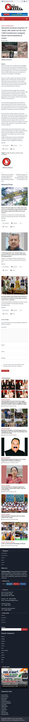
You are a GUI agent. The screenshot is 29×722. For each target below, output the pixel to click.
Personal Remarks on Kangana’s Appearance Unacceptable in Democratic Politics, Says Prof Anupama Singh (13, 488)
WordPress (21, 720)
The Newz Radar (15, 718)
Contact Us (3, 622)
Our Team (3, 707)
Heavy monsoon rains (17, 153)
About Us (3, 620)
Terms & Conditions (6, 703)
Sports (2, 560)
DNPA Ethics (4, 706)
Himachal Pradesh (5, 25)
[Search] (27, 19)
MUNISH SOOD (5, 405)
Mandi (14, 681)
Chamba (3, 542)
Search (3, 627)
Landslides (4, 154)
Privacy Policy (4, 696)
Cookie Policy (4, 695)
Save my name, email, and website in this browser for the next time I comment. (13, 365)
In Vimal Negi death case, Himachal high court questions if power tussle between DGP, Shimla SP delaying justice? (13, 254)
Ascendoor (9, 720)
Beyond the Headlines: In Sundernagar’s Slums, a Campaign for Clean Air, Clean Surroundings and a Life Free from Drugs (14, 432)
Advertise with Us (5, 701)
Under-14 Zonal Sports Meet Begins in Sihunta (13, 543)
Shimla (12, 25)
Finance (3, 562)
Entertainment (4, 553)
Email (3, 351)
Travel (2, 564)
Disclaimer (4, 699)
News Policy (3, 617)
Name (3, 345)
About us (3, 711)
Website (3, 358)
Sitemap (3, 615)
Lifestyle (3, 557)
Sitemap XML (4, 712)
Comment (4, 327)
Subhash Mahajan (6, 545)
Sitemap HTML (5, 714)
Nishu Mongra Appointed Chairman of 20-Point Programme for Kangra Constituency (13, 460)
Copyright (3, 704)
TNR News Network (6, 462)
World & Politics (4, 555)
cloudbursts (8, 153)
